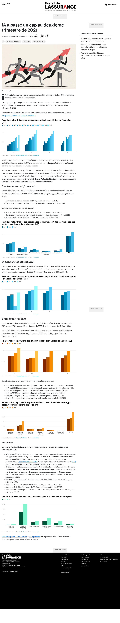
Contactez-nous (6, 563)
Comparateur (64, 561)
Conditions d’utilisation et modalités (11, 565)
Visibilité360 (84, 559)
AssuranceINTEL (85, 565)
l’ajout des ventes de (27, 462)
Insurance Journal (65, 572)
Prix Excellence (103, 561)
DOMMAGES (50, 11)
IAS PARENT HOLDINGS (13, 41)
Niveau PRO (63, 557)
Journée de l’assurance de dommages (109, 559)
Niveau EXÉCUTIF (65, 559)
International (26, 41)
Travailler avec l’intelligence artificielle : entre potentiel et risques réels (95, 55)
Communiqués (85, 557)
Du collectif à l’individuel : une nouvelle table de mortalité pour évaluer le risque (94, 47)
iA (3, 41)
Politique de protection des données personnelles (14, 566)
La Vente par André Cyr (66, 567)
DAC (74, 462)
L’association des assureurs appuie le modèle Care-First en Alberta (96, 40)
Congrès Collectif (104, 557)
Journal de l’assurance (66, 563)
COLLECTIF (71, 11)
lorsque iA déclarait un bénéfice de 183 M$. (19, 116)
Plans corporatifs (85, 561)
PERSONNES (61, 11)
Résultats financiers (39, 41)
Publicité (83, 563)
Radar (62, 565)
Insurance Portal (14, 571)
